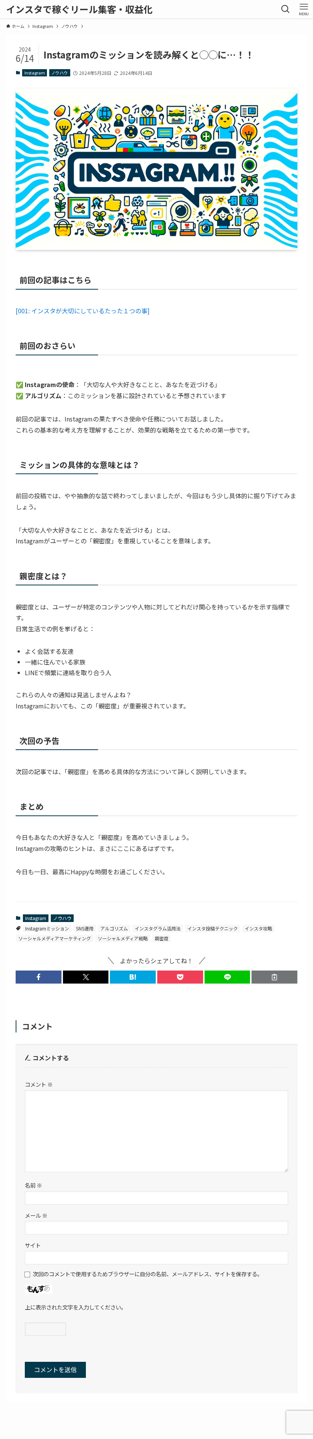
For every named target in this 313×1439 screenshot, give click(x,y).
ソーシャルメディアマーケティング (54, 938)
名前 (33, 1185)
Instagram (34, 73)
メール (36, 1215)
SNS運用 (85, 928)
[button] (38, 977)
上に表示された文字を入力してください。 (75, 1307)
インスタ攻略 (258, 928)
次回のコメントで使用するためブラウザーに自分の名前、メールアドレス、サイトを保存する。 (148, 1273)
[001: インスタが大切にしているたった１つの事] (83, 310)
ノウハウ (59, 73)
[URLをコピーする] (274, 977)
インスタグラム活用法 (158, 928)
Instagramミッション (47, 928)
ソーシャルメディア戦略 (123, 938)
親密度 (161, 938)
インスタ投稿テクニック (212, 928)
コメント (39, 1084)
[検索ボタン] (285, 9)
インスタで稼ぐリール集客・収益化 (79, 9)
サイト (33, 1245)
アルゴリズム (114, 928)
